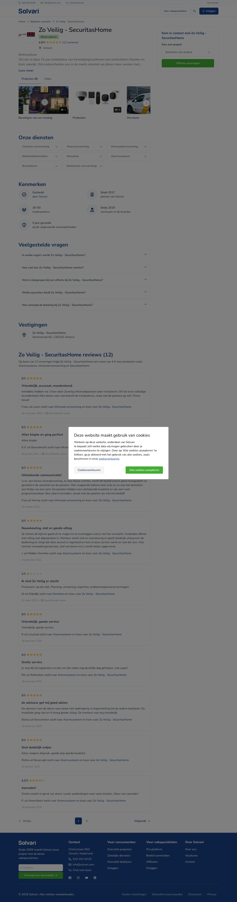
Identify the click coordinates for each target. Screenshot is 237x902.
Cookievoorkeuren (89, 470)
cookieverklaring (109, 459)
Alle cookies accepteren (144, 470)
